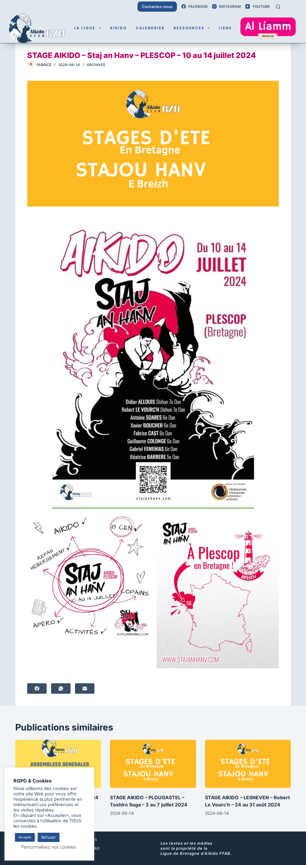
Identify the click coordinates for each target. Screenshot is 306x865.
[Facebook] (37, 688)
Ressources (189, 27)
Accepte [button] (25, 837)
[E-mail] (84, 688)
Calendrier (150, 27)
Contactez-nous (157, 6)
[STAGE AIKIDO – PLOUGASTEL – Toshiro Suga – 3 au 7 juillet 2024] (153, 764)
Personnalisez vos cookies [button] (48, 847)
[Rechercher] (278, 6)
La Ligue (84, 27)
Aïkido (118, 27)
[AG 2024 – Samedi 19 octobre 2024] (58, 764)
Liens (225, 27)
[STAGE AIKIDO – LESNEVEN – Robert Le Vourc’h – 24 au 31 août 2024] (248, 764)
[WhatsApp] (61, 688)
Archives (96, 64)
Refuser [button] (48, 837)
